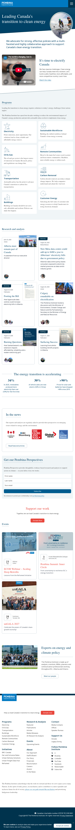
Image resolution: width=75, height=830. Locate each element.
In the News (31, 772)
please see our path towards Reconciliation (40, 789)
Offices (53, 728)
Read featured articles (16, 446)
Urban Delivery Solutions (11, 758)
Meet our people (50, 676)
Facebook (58, 764)
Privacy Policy (25, 827)
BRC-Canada (6, 752)
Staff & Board (31, 755)
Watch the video (45, 80)
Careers (29, 766)
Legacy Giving (56, 742)
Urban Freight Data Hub (11, 761)
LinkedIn (58, 758)
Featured (30, 725)
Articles (29, 730)
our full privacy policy (38, 496)
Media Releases (32, 733)
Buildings (5, 733)
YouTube (58, 761)
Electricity (5, 725)
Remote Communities (10, 738)
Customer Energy (8, 744)
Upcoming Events (33, 744)
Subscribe (58, 769)
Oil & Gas (5, 728)
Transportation (7, 730)
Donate (54, 739)
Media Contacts (57, 725)
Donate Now (37, 520)
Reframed (5, 763)
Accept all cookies (62, 826)
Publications (31, 728)
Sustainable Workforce (10, 736)
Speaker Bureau (57, 730)
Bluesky (57, 756)
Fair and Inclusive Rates (10, 755)
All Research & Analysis (35, 736)
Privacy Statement (66, 816)
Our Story (30, 758)
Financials (30, 761)
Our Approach (32, 753)
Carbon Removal (8, 741)
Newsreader (59, 767)
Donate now (47, 713)
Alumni (29, 769)
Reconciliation (32, 764)
